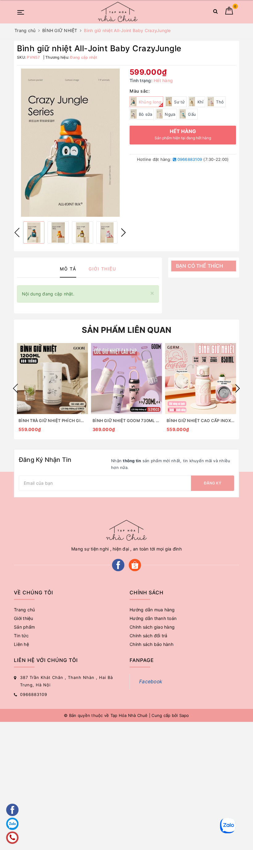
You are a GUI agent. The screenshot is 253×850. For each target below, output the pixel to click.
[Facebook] (118, 564)
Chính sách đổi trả (149, 635)
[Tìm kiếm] (215, 12)
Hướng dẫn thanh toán (153, 618)
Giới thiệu (23, 618)
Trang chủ (24, 609)
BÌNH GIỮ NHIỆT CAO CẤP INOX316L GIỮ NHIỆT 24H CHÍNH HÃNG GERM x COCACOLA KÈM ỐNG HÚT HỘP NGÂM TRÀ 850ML (200, 420)
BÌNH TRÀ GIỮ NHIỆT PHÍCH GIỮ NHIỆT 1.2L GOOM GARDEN (52, 420)
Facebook (150, 682)
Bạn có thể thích (199, 266)
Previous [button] (17, 232)
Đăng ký (212, 483)
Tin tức (21, 635)
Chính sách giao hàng (152, 627)
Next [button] (123, 232)
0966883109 (189, 159)
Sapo (184, 715)
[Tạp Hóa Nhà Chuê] (118, 12)
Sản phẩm (24, 627)
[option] (70, 143)
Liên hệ (21, 644)
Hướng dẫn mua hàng (152, 609)
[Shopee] (135, 564)
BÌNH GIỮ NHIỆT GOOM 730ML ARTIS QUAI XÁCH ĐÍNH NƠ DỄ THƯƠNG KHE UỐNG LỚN (126, 420)
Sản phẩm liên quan (127, 330)
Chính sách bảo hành (151, 644)
